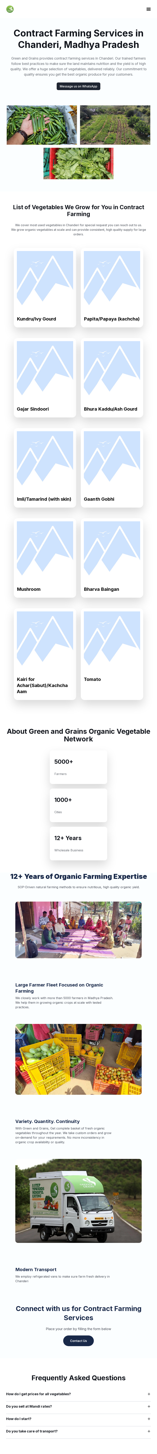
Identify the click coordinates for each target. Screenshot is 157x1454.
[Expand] (149, 1394)
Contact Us (78, 1341)
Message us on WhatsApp (78, 86)
